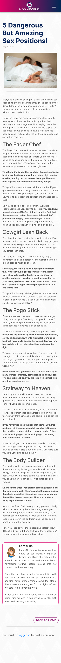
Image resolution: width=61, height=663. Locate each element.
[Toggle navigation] (51, 6)
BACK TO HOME (46, 620)
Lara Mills (26, 546)
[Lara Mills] (11, 551)
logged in (24, 635)
